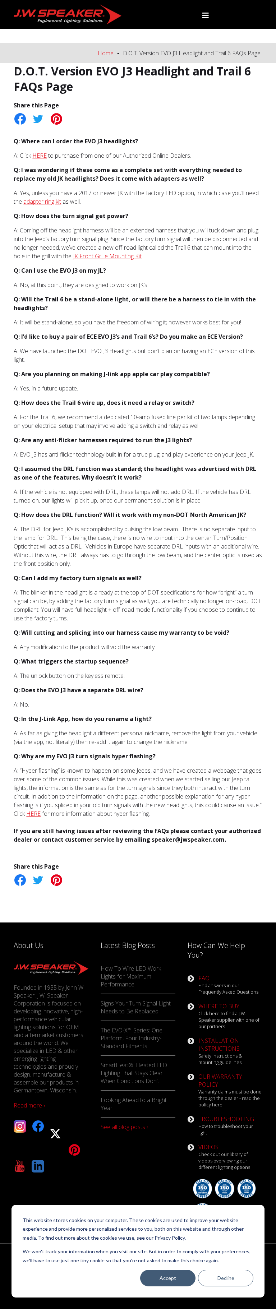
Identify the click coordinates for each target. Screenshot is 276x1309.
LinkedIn (38, 1166)
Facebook (20, 119)
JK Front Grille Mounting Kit (107, 256)
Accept (168, 1278)
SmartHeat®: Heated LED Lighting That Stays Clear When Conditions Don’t (134, 1073)
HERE (39, 155)
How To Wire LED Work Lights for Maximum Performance (131, 976)
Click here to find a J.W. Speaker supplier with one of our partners (228, 1016)
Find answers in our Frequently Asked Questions (228, 984)
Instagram (20, 1126)
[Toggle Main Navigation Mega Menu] (205, 15)
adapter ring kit (42, 201)
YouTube (20, 1166)
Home (106, 53)
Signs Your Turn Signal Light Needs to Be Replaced (136, 1007)
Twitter (38, 119)
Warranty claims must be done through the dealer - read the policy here (230, 1090)
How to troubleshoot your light (226, 1125)
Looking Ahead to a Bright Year (134, 1104)
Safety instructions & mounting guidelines (220, 1051)
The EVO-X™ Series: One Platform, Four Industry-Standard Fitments (131, 1038)
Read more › (29, 1105)
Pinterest (56, 119)
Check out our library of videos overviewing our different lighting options (224, 1156)
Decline (225, 1278)
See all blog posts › (124, 1127)
